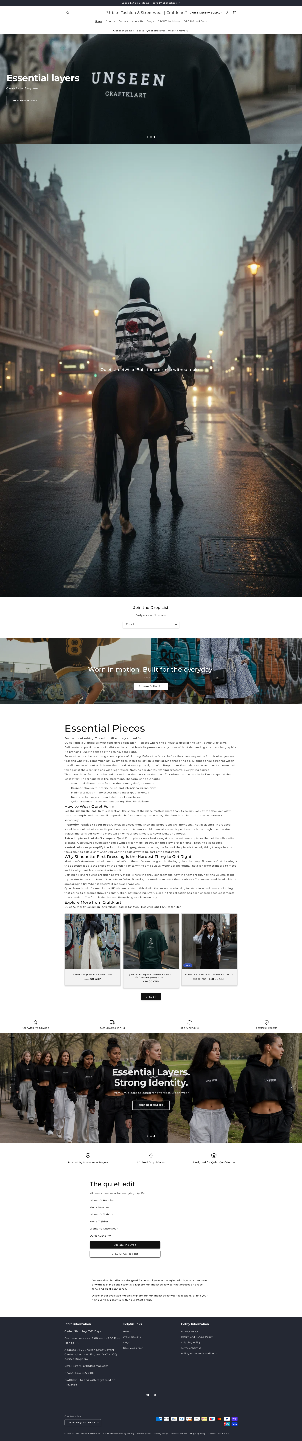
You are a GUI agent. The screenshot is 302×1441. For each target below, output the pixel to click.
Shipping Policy (190, 1342)
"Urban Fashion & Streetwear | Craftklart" (93, 1434)
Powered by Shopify (124, 1434)
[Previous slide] (10, 89)
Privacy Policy (189, 1331)
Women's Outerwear (104, 1228)
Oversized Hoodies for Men (120, 906)
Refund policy (144, 1434)
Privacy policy (161, 1434)
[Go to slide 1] (147, 137)
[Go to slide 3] (154, 137)
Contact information (219, 1434)
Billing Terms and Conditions (199, 1353)
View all (151, 996)
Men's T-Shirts (99, 1221)
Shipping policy (198, 1434)
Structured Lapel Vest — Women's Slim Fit (209, 974)
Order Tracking (132, 1336)
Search (127, 1331)
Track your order (133, 1347)
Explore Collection (151, 686)
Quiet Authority (100, 1235)
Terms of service (179, 1434)
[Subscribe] (175, 624)
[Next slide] (292, 89)
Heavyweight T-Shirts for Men (161, 906)
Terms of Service (191, 1347)
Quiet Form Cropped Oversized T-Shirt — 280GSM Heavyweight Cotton (151, 975)
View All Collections (125, 1253)
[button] (67, 12)
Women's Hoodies (102, 1200)
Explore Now (22, 105)
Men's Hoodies (99, 1207)
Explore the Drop (125, 1244)
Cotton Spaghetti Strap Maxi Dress (92, 974)
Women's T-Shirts (101, 1214)
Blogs (126, 1342)
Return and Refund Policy (197, 1336)
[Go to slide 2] (151, 137)
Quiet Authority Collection (82, 906)
